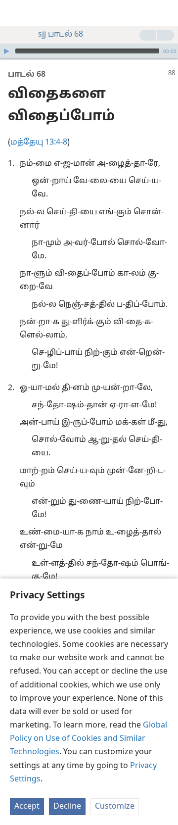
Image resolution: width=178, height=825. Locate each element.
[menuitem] (15, 13)
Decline (67, 807)
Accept (27, 807)
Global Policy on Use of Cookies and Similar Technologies (88, 739)
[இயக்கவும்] (6, 51)
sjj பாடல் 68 (60, 35)
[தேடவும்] (166, 13)
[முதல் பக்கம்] (15, 13)
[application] (89, 51)
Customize (114, 807)
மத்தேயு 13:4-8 (38, 142)
